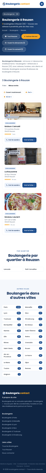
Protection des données (36, 464)
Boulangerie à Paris (9, 418)
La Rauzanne (11, 171)
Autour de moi (31, 36)
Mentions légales (6, 464)
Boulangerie (18, 4)
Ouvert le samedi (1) (15, 49)
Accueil (4, 30)
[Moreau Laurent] (23, 201)
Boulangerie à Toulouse (11, 431)
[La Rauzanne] (23, 156)
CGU (14, 464)
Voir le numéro (14, 140)
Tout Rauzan (12, 36)
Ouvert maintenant (13, 92)
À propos (20, 466)
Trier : (4, 86)
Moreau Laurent (12, 217)
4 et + (30, 92)
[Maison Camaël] (23, 111)
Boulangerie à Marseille (11, 421)
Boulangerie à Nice (9, 428)
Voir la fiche (28, 140)
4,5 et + (9, 97)
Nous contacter (8, 453)
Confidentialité (22, 464)
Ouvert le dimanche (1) (16, 43)
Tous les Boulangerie (10, 446)
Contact (27, 466)
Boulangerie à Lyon (9, 424)
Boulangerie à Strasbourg (12, 435)
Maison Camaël (12, 126)
